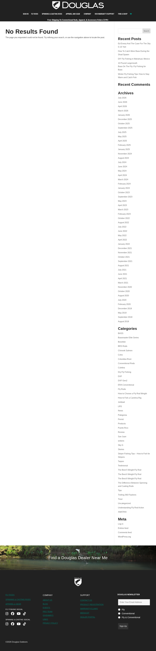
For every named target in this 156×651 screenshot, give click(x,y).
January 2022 (124, 244)
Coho (120, 355)
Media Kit (84, 613)
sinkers (121, 441)
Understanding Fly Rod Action (131, 508)
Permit (121, 419)
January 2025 (124, 149)
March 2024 (123, 179)
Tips (120, 490)
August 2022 (123, 222)
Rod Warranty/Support (104, 14)
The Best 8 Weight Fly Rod (129, 479)
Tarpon (121, 461)
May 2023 (122, 201)
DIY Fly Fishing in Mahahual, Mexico (134, 59)
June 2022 (122, 231)
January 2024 (124, 188)
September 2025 (125, 128)
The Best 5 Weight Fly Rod (129, 470)
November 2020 (125, 287)
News (120, 411)
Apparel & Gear (13, 604)
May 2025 (122, 136)
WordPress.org (124, 537)
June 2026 (122, 102)
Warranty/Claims (89, 609)
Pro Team (47, 612)
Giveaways (48, 615)
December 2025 (125, 119)
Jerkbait (121, 402)
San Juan (122, 437)
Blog (45, 604)
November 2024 (125, 154)
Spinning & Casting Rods (52, 14)
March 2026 (123, 111)
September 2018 (125, 317)
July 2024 (122, 162)
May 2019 (122, 313)
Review (121, 432)
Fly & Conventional (131, 617)
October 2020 (124, 291)
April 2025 (122, 141)
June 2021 (122, 274)
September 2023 (125, 197)
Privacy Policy (50, 623)
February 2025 (124, 145)
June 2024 (122, 167)
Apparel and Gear (73, 14)
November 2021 (125, 253)
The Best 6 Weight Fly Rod (129, 474)
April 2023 (122, 205)
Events (46, 608)
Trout (120, 499)
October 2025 (124, 124)
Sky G (120, 445)
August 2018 (123, 321)
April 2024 (122, 175)
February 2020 (124, 304)
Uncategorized (124, 503)
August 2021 (123, 265)
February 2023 (124, 214)
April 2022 (122, 240)
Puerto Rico (123, 428)
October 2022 (124, 218)
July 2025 (122, 132)
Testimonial (123, 466)
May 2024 (122, 171)
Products (122, 424)
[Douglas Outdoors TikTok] (26, 614)
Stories (121, 449)
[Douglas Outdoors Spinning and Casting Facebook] (14, 624)
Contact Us (86, 600)
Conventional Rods (126, 363)
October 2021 (124, 257)
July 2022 (122, 227)
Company (87, 14)
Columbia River (125, 359)
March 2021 (123, 283)
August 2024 (123, 158)
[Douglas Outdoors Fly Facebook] (14, 614)
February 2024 (124, 184)
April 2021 (122, 278)
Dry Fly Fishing (124, 372)
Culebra (121, 368)
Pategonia (122, 415)
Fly (123, 609)
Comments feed (125, 532)
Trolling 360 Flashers (127, 495)
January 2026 (124, 115)
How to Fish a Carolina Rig (129, 398)
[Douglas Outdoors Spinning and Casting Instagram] (8, 624)
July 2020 (122, 300)
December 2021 (125, 248)
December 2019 (125, 308)
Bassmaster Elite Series (128, 338)
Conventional (128, 613)
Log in (120, 524)
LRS (120, 406)
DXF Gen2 (122, 381)
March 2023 (123, 210)
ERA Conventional (126, 385)
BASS (120, 333)
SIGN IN (26, 14)
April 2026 (122, 106)
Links (45, 619)
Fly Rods (34, 14)
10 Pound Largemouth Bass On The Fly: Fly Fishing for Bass (132, 66)
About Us (47, 600)
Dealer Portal (87, 617)
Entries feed (123, 528)
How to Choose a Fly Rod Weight (132, 394)
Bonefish (122, 342)
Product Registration (91, 604)
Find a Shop (122, 14)
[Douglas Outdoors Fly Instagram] (8, 614)
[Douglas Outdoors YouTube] (20, 614)
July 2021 (122, 270)
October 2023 (124, 192)
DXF (120, 376)
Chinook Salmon (125, 351)
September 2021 (125, 261)
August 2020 (123, 296)
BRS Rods (122, 346)
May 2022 (122, 235)
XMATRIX (122, 512)
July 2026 (122, 98)
